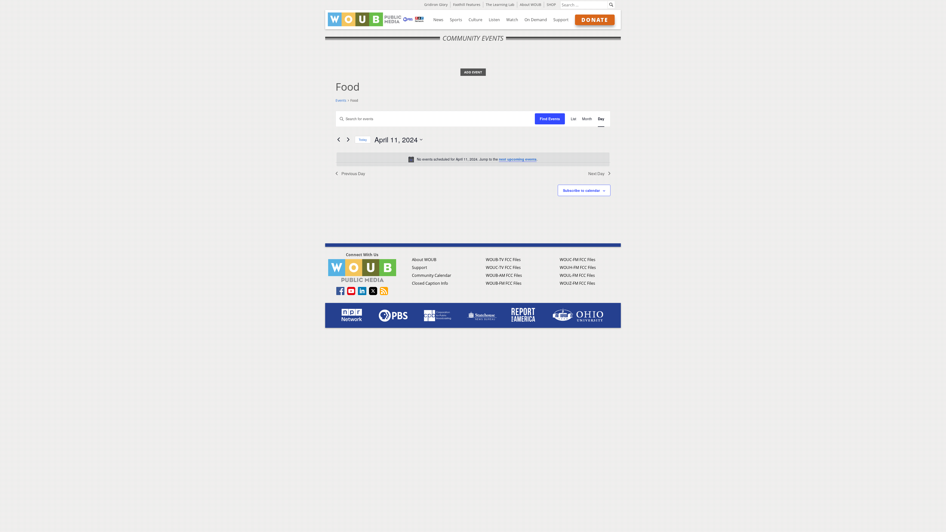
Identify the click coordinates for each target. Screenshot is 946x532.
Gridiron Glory (436, 4)
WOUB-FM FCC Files (504, 283)
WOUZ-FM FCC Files (577, 283)
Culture (475, 19)
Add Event (473, 72)
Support (561, 19)
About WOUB (530, 4)
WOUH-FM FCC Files (578, 267)
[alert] (473, 159)
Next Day (596, 173)
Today (363, 139)
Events (341, 100)
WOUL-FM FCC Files (577, 275)
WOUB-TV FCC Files (503, 259)
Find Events (550, 118)
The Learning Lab (500, 4)
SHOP (551, 4)
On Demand (535, 19)
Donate (594, 19)
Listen (494, 19)
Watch (512, 19)
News (438, 19)
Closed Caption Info (430, 283)
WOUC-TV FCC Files (503, 267)
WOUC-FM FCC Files (577, 259)
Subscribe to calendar (581, 190)
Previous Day (353, 173)
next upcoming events (518, 159)
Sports (456, 19)
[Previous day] (338, 140)
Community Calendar (431, 275)
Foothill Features (466, 4)
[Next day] (348, 140)
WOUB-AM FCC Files (504, 275)
